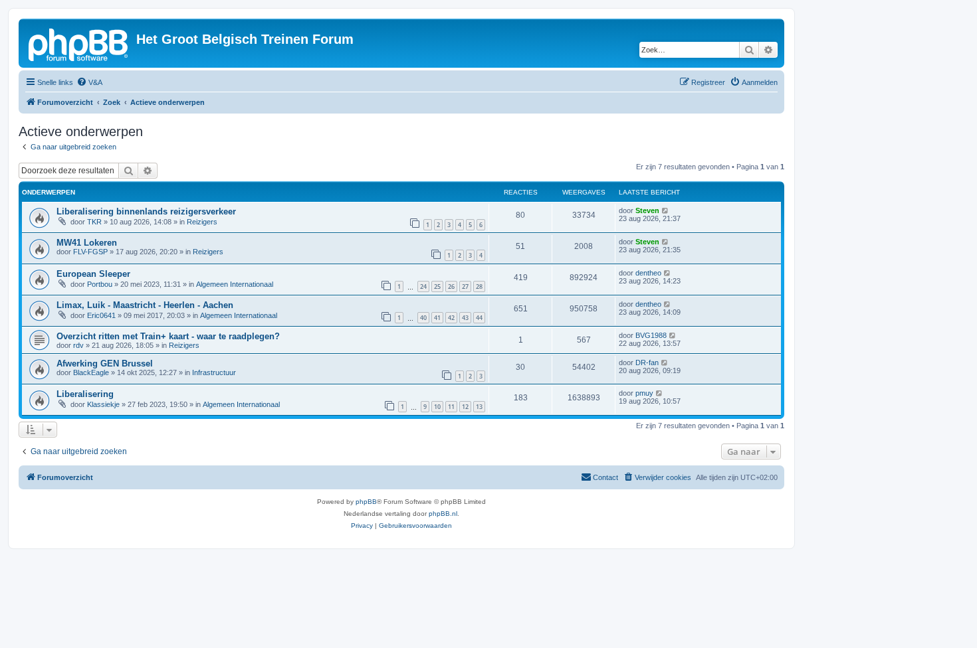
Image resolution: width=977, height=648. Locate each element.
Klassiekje (103, 404)
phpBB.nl (443, 513)
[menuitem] (89, 82)
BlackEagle (91, 372)
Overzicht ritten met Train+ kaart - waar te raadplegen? (168, 336)
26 (451, 286)
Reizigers (202, 222)
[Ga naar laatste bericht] (665, 210)
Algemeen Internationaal (234, 284)
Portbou (99, 284)
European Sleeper (93, 274)
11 (451, 406)
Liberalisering (85, 394)
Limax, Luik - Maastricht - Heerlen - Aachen (144, 305)
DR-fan (647, 362)
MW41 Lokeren (86, 243)
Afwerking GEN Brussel (104, 363)
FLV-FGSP (90, 252)
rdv (78, 345)
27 (465, 286)
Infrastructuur (214, 372)
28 (479, 286)
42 (451, 317)
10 (437, 406)
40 (423, 317)
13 (479, 406)
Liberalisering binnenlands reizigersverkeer (146, 211)
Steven (647, 210)
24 (423, 286)
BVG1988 (651, 335)
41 (437, 317)
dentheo (648, 273)
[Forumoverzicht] (79, 43)
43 (465, 317)
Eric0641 (101, 315)
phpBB (366, 501)
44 (479, 317)
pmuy (644, 393)
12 (465, 406)
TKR (94, 222)
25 (437, 286)
